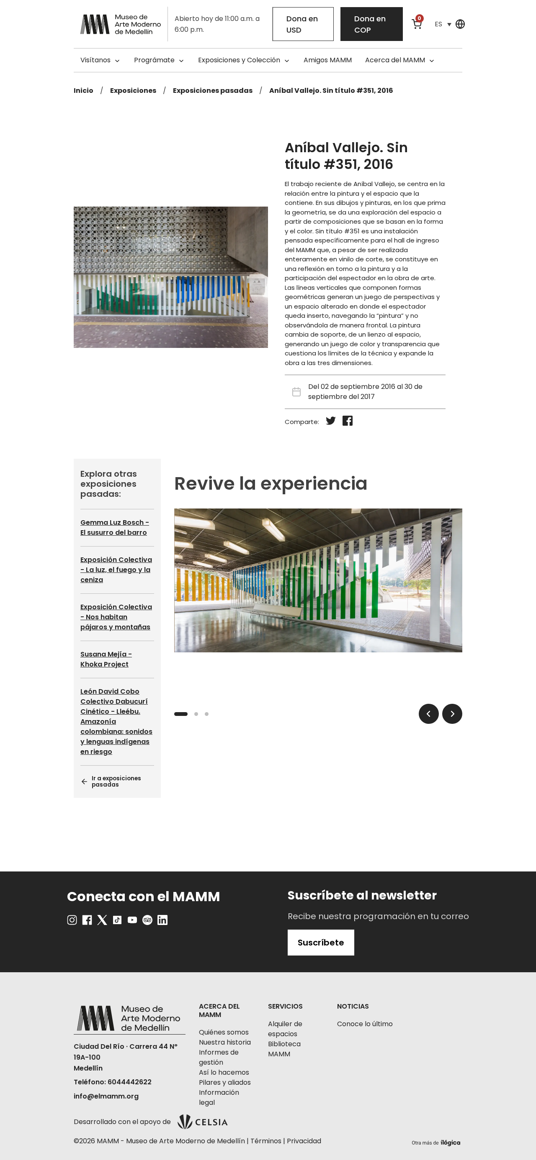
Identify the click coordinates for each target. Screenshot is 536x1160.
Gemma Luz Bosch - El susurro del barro (114, 527)
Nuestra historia (225, 1042)
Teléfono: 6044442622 (113, 1082)
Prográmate (154, 60)
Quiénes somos (224, 1032)
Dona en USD (302, 24)
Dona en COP (370, 24)
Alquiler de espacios (285, 1029)
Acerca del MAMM (395, 60)
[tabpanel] (318, 580)
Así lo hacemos (224, 1072)
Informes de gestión (219, 1057)
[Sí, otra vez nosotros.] (437, 1141)
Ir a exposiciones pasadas (116, 782)
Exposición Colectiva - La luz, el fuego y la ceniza (116, 570)
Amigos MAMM (328, 60)
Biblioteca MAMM (284, 1049)
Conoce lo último (365, 1024)
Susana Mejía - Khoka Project (106, 659)
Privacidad (304, 1141)
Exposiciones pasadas (213, 90)
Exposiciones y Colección (239, 60)
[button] (443, 24)
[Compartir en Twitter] (331, 422)
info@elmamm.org (106, 1096)
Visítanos (95, 60)
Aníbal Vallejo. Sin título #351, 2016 (331, 90)
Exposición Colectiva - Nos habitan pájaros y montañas (116, 617)
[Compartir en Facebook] (348, 422)
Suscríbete (321, 942)
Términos (265, 1141)
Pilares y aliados (225, 1082)
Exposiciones (133, 90)
